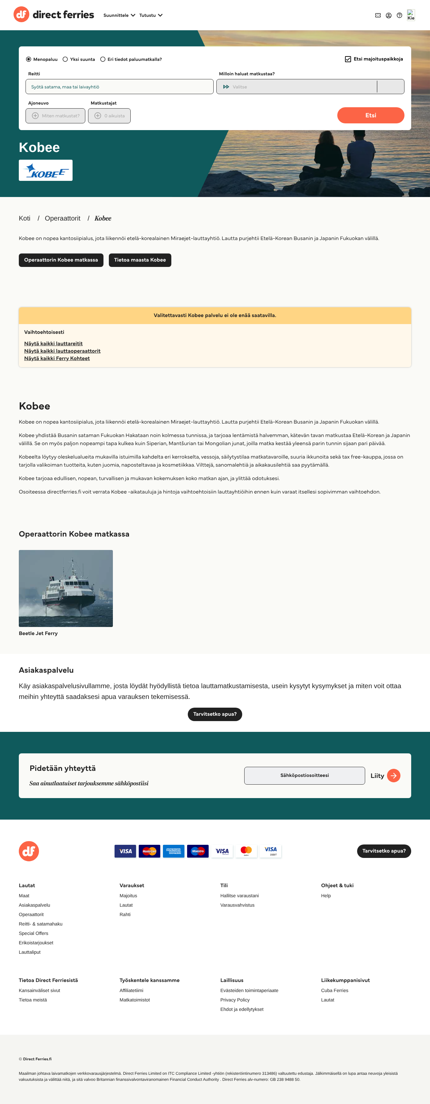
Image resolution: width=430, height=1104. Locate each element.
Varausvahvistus (237, 905)
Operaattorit (63, 218)
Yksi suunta (82, 59)
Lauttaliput (30, 952)
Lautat (126, 905)
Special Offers (33, 933)
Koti (24, 218)
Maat (24, 895)
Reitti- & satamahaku (40, 923)
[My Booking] (378, 15)
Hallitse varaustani (239, 895)
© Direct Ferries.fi (35, 1059)
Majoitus (128, 895)
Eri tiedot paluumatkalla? (135, 59)
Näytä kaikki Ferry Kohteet (57, 358)
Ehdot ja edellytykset (241, 1009)
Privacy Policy (235, 999)
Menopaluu (45, 59)
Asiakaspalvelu (34, 905)
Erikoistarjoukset (36, 942)
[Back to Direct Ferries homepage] (53, 15)
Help (326, 895)
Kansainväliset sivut (39, 990)
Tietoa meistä (33, 999)
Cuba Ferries (334, 990)
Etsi (371, 115)
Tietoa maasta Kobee (140, 260)
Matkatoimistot (135, 999)
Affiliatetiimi (131, 990)
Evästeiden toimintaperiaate (249, 990)
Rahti (125, 914)
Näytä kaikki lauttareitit (53, 344)
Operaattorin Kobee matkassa (61, 260)
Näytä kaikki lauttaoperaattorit (62, 351)
